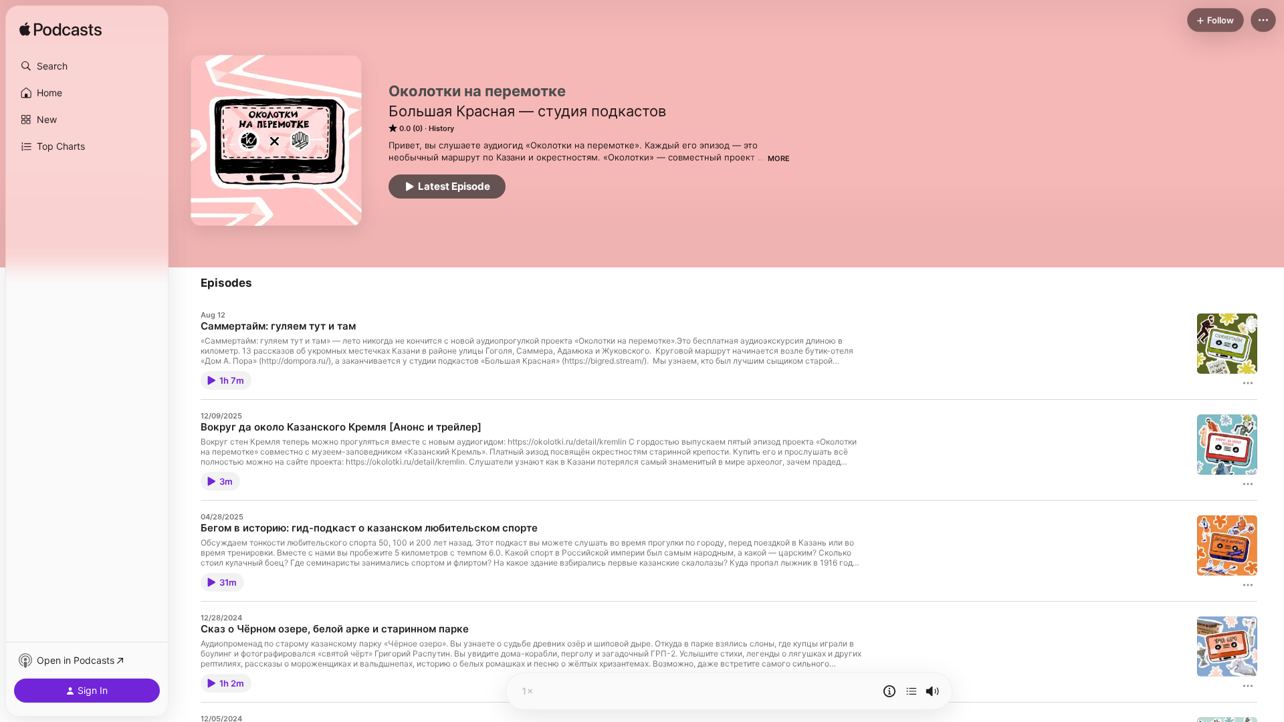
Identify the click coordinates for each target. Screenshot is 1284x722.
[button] (87, 66)
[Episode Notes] (889, 691)
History (441, 128)
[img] (60, 30)
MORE (779, 158)
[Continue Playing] (911, 691)
